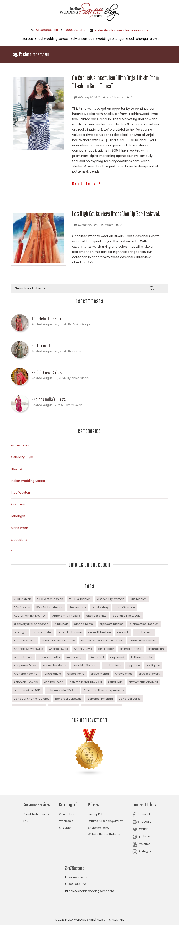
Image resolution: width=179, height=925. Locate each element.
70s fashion (22, 607)
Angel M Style (83, 649)
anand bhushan (99, 632)
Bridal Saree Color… (48, 372)
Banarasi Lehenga (100, 698)
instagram (146, 851)
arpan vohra (75, 674)
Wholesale (66, 821)
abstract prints (96, 615)
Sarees (27, 38)
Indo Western (21, 492)
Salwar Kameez (82, 38)
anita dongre (75, 657)
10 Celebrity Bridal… (48, 318)
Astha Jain (115, 682)
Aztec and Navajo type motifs (104, 690)
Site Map (65, 828)
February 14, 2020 (89, 97)
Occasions (19, 540)
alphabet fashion (112, 624)
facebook (144, 814)
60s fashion (138, 599)
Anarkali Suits (58, 649)
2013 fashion (22, 599)
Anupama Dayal (25, 665)
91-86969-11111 (47, 30)
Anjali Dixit (97, 657)
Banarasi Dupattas (68, 698)
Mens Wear (19, 528)
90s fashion (77, 607)
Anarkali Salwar (25, 640)
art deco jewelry (149, 674)
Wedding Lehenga (110, 38)
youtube (144, 844)
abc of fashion (125, 607)
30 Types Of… (42, 345)
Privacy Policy (97, 814)
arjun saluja (53, 674)
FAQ (25, 821)
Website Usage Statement (105, 834)
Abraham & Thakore (66, 615)
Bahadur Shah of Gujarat (31, 698)
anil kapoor (106, 649)
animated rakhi (49, 657)
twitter (143, 829)
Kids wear (18, 504)
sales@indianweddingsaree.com (121, 30)
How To (16, 469)
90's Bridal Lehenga (49, 607)
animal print (156, 649)
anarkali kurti (144, 632)
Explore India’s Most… (49, 399)
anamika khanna (70, 632)
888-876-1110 (76, 30)
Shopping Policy (98, 828)
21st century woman (110, 599)
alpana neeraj (84, 624)
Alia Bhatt (61, 624)
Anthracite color (142, 657)
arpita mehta (100, 674)
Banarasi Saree (129, 698)
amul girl (20, 632)
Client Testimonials (36, 814)
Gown (154, 38)
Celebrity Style (22, 457)
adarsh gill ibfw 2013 (127, 615)
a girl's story (100, 607)
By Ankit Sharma (113, 97)
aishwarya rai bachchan (31, 624)
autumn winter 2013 (27, 690)
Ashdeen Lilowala (26, 682)
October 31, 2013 (88, 225)
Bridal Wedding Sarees (52, 38)
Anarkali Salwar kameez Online (102, 640)
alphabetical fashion (144, 624)
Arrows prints (124, 674)
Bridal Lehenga (137, 38)
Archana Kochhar (26, 674)
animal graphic (131, 649)
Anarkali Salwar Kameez (58, 640)
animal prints (23, 657)
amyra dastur (42, 632)
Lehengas (18, 516)
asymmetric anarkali (143, 682)
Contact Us (66, 814)
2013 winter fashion (50, 599)
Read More (84, 183)
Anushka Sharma (85, 665)
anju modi (117, 657)
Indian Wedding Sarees (28, 481)
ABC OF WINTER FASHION (30, 615)
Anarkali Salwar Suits (28, 649)
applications (112, 665)
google (146, 821)
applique (133, 665)
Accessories (20, 445)
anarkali (123, 632)
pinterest (145, 836)
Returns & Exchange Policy (105, 821)
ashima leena (53, 682)
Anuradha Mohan (55, 665)
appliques (153, 665)
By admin (107, 225)
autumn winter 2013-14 (62, 690)
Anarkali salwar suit (143, 640)
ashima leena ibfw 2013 (86, 682)
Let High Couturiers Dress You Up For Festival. (116, 213)
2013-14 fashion (80, 599)
